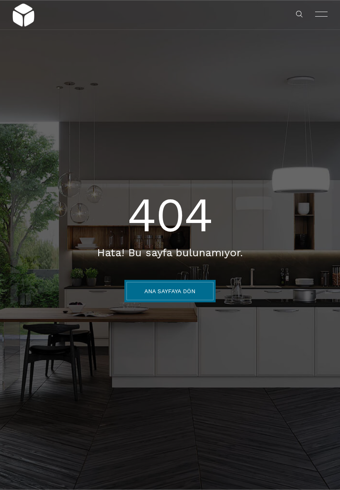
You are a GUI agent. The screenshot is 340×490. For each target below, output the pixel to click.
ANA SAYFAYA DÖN (169, 291)
